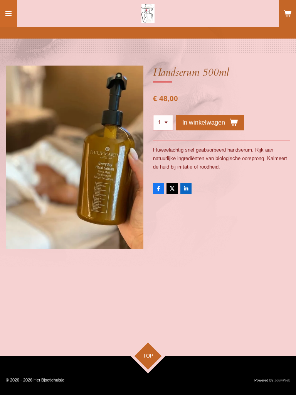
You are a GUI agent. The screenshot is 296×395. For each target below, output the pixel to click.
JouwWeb (282, 380)
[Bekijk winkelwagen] (287, 13)
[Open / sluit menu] (8, 13)
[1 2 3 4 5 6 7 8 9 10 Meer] (163, 123)
